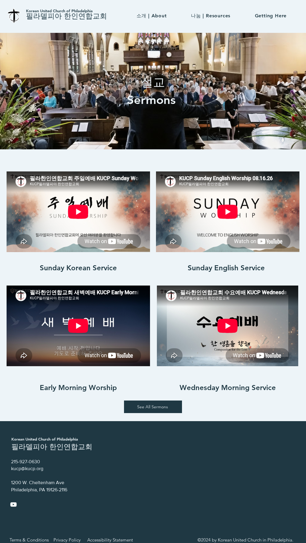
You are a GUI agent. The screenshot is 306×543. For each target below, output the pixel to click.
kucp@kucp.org (27, 468)
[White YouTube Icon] (13, 504)
